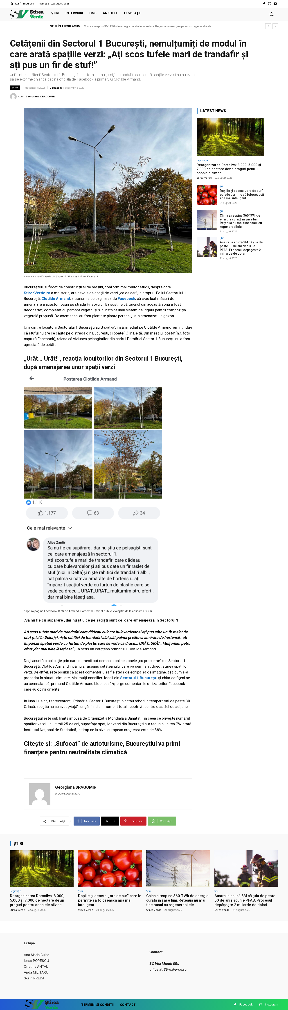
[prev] (268, 26)
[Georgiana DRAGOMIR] (14, 96)
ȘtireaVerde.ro (37, 293)
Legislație (202, 160)
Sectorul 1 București (138, 678)
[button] (271, 14)
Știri (15, 87)
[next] (275, 26)
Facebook (126, 298)
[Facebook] (264, 4)
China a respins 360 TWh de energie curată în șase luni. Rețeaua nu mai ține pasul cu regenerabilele (241, 221)
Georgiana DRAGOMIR (40, 96)
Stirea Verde (204, 177)
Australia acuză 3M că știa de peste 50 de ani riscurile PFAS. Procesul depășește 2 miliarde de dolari (148, 26)
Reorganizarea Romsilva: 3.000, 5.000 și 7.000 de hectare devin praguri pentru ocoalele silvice (229, 169)
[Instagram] (269, 4)
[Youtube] (275, 4)
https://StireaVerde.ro (67, 793)
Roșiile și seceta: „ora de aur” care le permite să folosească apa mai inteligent (242, 194)
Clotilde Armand (55, 298)
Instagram (271, 1004)
